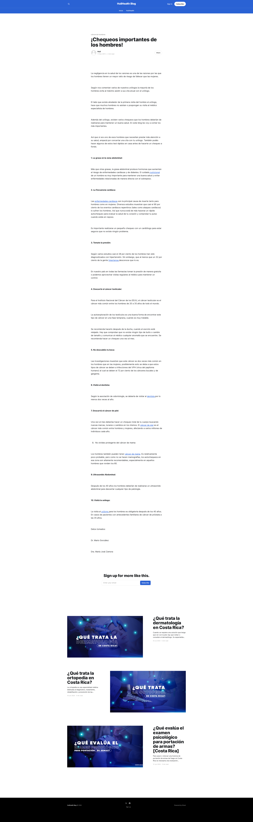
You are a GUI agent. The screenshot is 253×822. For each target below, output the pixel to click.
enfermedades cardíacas (106, 201)
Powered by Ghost (180, 805)
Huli (99, 52)
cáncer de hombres (98, 34)
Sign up (128, 807)
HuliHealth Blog (126, 4)
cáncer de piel (146, 425)
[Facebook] (129, 803)
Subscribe (180, 4)
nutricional (154, 172)
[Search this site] (68, 4)
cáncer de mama (132, 454)
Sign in (169, 4)
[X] (126, 803)
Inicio (121, 11)
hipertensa (114, 260)
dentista (151, 396)
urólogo (105, 511)
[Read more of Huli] (93, 53)
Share (158, 53)
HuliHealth (130, 11)
